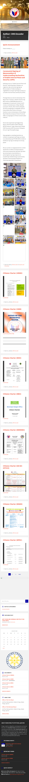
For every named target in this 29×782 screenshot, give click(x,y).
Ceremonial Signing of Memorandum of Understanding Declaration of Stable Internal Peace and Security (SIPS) (14, 75)
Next (20, 574)
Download (5, 297)
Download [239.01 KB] (8, 333)
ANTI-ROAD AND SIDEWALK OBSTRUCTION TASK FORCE (13, 619)
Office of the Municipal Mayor (9, 707)
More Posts (5, 625)
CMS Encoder (15, 52)
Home (4, 37)
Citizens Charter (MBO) (12, 394)
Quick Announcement (11, 45)
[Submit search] (26, 601)
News (8, 37)
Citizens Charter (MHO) (12, 358)
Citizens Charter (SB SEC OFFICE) (12, 467)
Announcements (5, 609)
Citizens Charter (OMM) (12, 309)
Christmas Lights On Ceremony (13, 743)
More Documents (6, 691)
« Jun (3, 648)
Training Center (10, 746)
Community (12, 622)
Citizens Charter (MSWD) (12, 504)
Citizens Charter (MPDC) (12, 540)
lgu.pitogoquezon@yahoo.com (17, 774)
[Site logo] (14, 17)
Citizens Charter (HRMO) (12, 273)
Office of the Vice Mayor (8, 700)
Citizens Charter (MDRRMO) (14, 430)
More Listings (5, 713)
